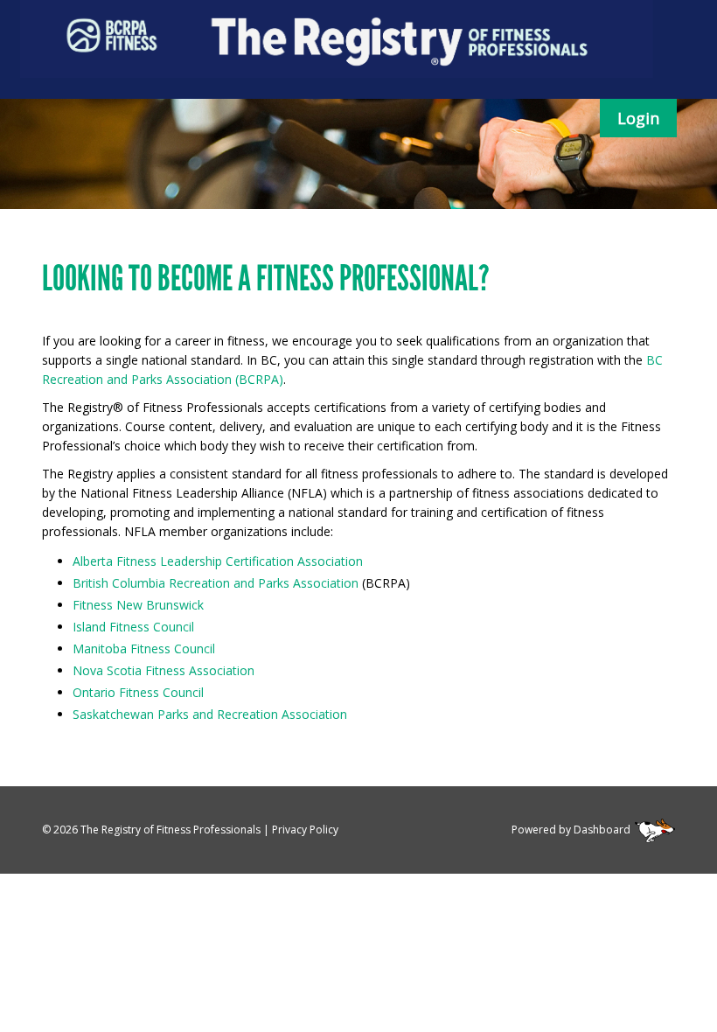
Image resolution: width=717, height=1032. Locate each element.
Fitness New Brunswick (138, 604)
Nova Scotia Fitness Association (163, 670)
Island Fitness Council (133, 626)
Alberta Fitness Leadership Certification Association (218, 561)
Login (638, 118)
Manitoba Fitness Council (144, 648)
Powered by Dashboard (571, 829)
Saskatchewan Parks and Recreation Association (210, 714)
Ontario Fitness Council (138, 692)
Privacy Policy (305, 829)
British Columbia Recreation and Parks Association (215, 583)
